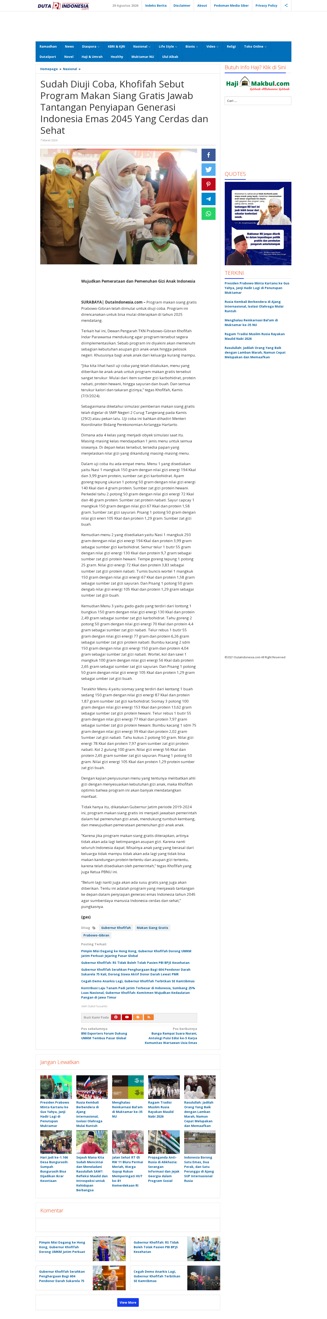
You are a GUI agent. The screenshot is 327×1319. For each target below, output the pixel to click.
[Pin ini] (209, 184)
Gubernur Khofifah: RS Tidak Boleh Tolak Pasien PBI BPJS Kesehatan (135, 962)
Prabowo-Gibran (96, 935)
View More (128, 1302)
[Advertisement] (163, 26)
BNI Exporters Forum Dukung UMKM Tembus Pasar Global (104, 1033)
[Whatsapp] (209, 213)
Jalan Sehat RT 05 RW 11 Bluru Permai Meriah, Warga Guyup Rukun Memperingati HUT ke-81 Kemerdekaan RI (127, 1171)
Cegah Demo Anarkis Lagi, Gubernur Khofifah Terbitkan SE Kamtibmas (138, 981)
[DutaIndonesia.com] (63, 5)
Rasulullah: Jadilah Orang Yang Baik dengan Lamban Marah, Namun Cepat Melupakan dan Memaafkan (255, 352)
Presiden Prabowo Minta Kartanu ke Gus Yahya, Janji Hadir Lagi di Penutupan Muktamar (257, 288)
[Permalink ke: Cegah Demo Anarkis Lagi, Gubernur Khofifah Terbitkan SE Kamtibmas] (202, 1277)
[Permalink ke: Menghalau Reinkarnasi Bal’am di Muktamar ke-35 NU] (128, 1087)
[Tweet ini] (209, 169)
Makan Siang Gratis (152, 928)
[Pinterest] (116, 1017)
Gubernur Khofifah (116, 928)
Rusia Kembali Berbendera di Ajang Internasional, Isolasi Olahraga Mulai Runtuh (254, 306)
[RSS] (149, 1017)
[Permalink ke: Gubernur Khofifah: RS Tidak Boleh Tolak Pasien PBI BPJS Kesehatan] (202, 1248)
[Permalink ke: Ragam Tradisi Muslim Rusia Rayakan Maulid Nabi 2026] (164, 1087)
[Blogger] (138, 1017)
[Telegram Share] (209, 199)
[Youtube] (127, 1017)
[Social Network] (286, 5)
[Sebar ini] (209, 155)
